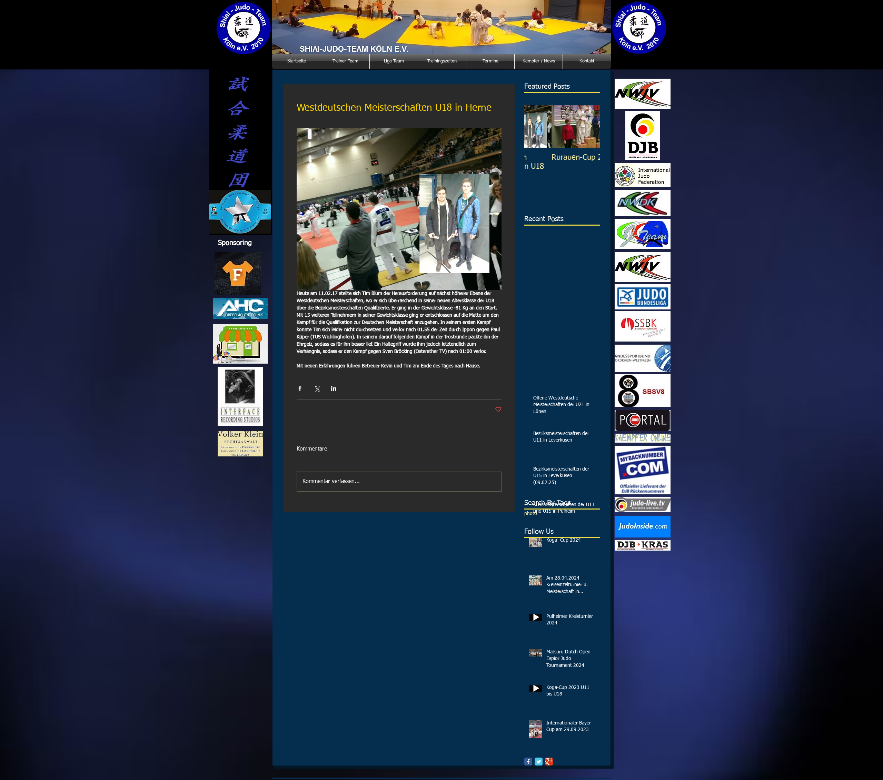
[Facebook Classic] (528, 762)
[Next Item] (589, 126)
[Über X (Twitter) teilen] (317, 388)
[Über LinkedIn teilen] (333, 388)
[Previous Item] (535, 126)
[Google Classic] (549, 762)
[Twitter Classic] (539, 762)
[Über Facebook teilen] (300, 388)
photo (530, 513)
